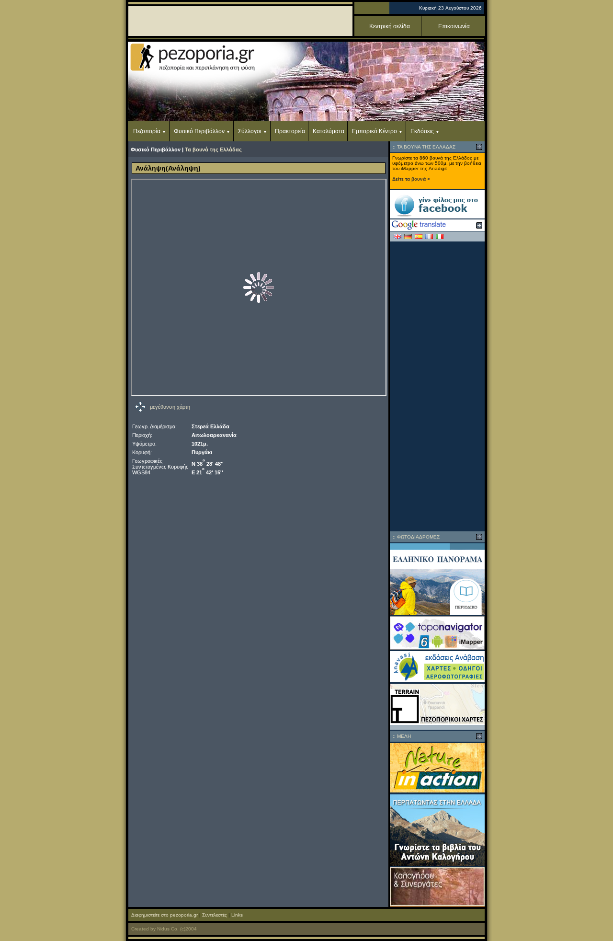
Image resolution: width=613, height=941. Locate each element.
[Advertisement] (437, 386)
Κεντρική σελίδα (389, 26)
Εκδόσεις (422, 131)
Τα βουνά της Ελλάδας (213, 149)
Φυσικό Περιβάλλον (199, 131)
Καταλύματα (328, 131)
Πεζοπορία (146, 131)
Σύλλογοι (249, 131)
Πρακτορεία (290, 131)
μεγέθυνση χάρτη (170, 407)
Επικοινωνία (454, 26)
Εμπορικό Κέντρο (374, 131)
